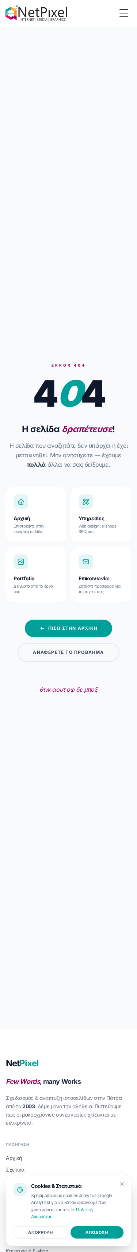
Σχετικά (15, 1169)
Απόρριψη (40, 1232)
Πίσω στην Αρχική (73, 628)
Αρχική (14, 1158)
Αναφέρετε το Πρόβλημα (68, 652)
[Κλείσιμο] (122, 1184)
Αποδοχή (97, 1232)
